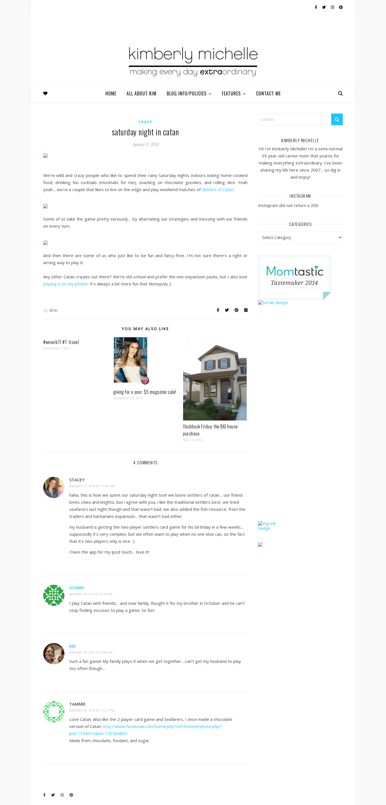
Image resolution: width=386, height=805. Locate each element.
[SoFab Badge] (300, 302)
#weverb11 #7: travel (61, 342)
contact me (268, 93)
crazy (145, 121)
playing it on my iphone (65, 284)
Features (231, 93)
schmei (76, 587)
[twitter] (324, 7)
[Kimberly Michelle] (193, 60)
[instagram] (333, 7)
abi (72, 646)
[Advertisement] (300, 424)
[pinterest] (341, 7)
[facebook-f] (316, 7)
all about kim (142, 93)
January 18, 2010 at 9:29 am (90, 594)
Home (110, 93)
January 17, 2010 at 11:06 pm (91, 486)
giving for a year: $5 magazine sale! (144, 391)
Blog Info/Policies (187, 93)
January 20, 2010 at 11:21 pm (91, 710)
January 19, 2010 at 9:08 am (90, 652)
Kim (53, 310)
